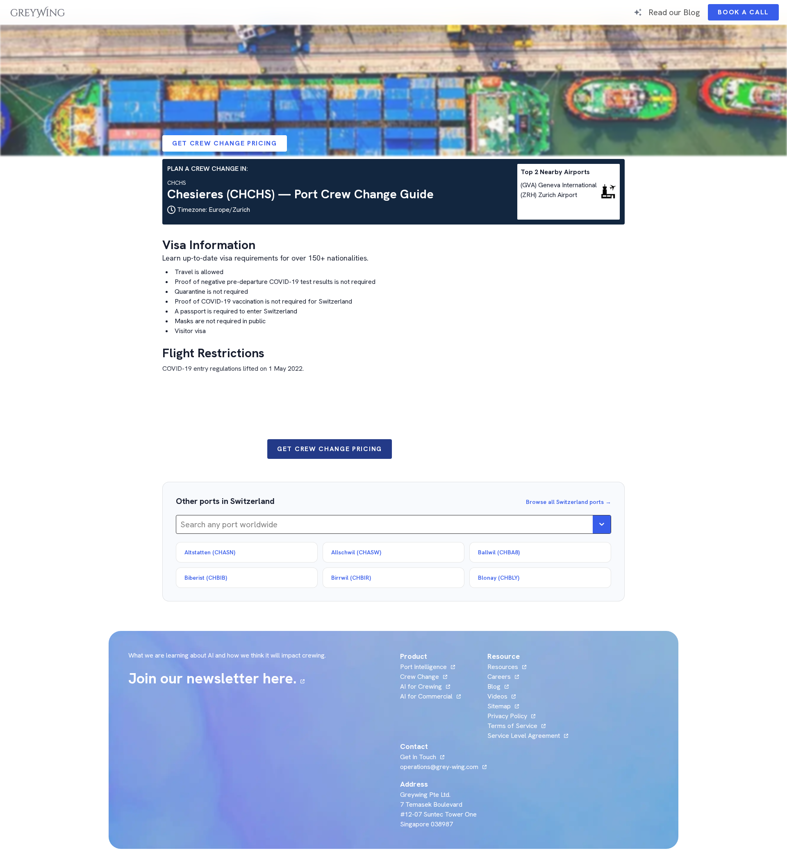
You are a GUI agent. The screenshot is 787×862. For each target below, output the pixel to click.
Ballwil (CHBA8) (499, 552)
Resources (502, 666)
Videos (501, 696)
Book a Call (748, 14)
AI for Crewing (421, 686)
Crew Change (419, 676)
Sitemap (499, 706)
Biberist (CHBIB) (205, 577)
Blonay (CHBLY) (498, 577)
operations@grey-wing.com (439, 766)
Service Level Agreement (523, 735)
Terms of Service (512, 725)
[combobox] (181, 524)
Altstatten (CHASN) (209, 552)
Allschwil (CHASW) (356, 552)
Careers (503, 676)
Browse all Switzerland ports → (568, 502)
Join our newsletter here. (216, 678)
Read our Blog (674, 12)
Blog (498, 686)
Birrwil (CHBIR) (351, 577)
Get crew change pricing (224, 143)
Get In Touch (422, 757)
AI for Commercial (426, 696)
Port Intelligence (423, 666)
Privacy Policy (507, 716)
